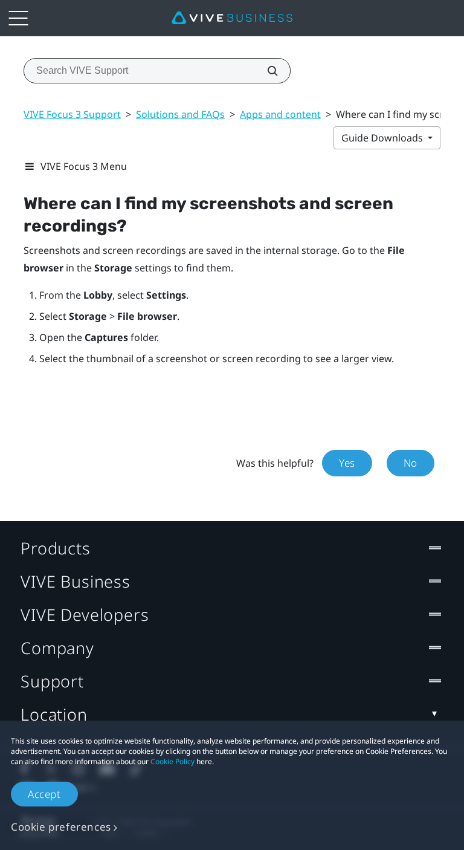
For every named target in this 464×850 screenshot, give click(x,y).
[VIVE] (232, 18)
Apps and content (280, 114)
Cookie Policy (172, 761)
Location (54, 714)
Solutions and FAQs (180, 114)
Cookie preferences (61, 827)
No (410, 463)
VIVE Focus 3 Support (72, 114)
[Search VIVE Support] (266, 71)
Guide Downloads (383, 137)
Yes (347, 463)
